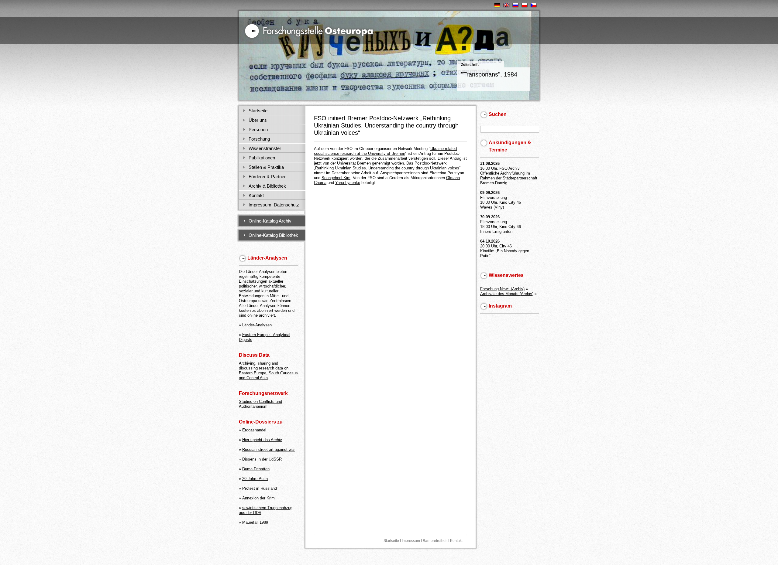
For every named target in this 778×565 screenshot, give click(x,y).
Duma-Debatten (256, 469)
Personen (258, 129)
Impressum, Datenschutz (274, 204)
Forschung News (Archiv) (502, 289)
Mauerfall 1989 (255, 522)
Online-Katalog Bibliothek (273, 235)
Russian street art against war (268, 449)
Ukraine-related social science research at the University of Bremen (385, 151)
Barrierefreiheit (435, 541)
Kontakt (256, 195)
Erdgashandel (254, 430)
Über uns (258, 120)
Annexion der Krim (258, 498)
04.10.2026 (490, 241)
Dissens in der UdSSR (262, 459)
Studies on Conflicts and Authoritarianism (260, 404)
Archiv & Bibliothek (267, 186)
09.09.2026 (490, 192)
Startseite (258, 110)
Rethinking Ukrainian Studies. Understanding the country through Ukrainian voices (387, 168)
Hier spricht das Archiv (262, 439)
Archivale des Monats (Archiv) (506, 293)
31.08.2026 (490, 163)
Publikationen (262, 157)
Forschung (259, 138)
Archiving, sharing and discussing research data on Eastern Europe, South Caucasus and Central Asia (268, 370)
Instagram (500, 305)
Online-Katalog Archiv (270, 220)
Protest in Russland (259, 488)
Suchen (498, 114)
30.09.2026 (490, 217)
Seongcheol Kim (336, 177)
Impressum (411, 541)
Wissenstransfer (265, 148)
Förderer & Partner (267, 176)
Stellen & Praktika (266, 167)
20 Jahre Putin (255, 478)
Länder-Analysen (257, 325)
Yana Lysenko (347, 182)
